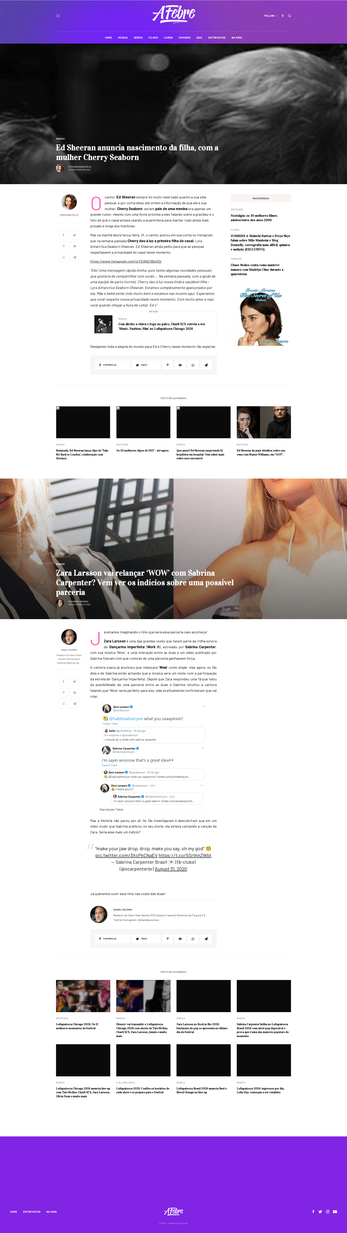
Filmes (235, 229)
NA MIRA (51, 1211)
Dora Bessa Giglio (81, 166)
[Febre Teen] (173, 14)
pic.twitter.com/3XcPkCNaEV (126, 855)
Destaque (237, 209)
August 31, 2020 (171, 869)
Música (60, 139)
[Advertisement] (173, 1174)
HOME (13, 1211)
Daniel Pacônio (80, 601)
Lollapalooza (125, 1082)
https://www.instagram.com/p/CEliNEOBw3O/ (126, 261)
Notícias (242, 444)
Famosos (236, 258)
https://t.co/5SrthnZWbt (185, 855)
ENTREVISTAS (31, 1211)
